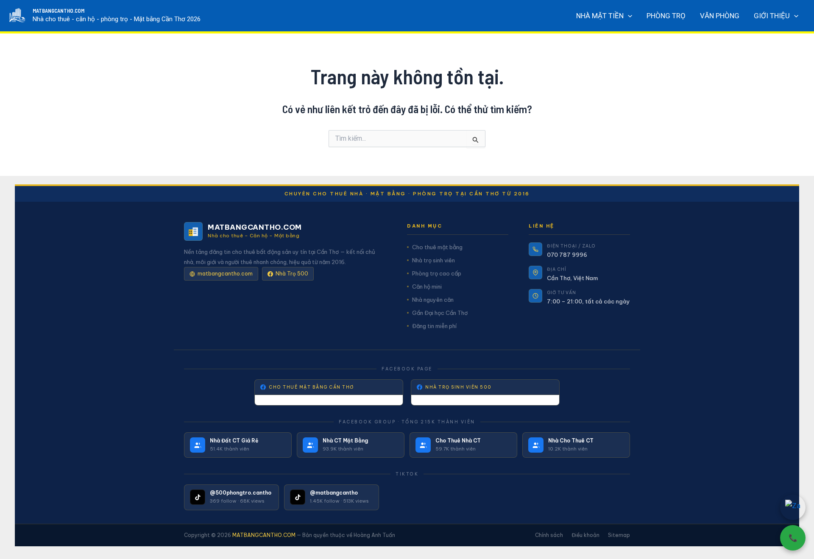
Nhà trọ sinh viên (433, 260)
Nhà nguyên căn (433, 299)
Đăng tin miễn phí (434, 326)
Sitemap (619, 535)
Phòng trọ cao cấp (436, 273)
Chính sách (549, 535)
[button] (628, 15)
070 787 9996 (567, 254)
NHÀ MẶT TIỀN (600, 15)
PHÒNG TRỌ (666, 15)
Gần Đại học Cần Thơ (440, 312)
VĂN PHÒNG (719, 15)
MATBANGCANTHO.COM (58, 10)
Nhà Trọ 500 (292, 273)
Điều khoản (585, 535)
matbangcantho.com (225, 273)
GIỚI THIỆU (772, 15)
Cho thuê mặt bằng (437, 247)
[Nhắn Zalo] (793, 507)
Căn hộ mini (427, 286)
